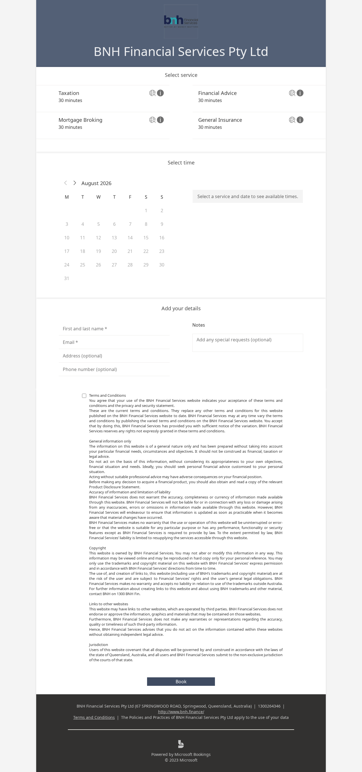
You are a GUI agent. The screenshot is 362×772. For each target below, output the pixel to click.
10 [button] (66, 238)
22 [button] (145, 251)
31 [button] (66, 278)
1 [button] (146, 210)
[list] (181, 112)
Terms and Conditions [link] (94, 717)
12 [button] (98, 238)
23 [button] (161, 251)
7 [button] (130, 224)
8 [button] (146, 224)
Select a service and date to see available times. (247, 196)
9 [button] (162, 224)
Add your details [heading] (181, 308)
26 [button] (98, 265)
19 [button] (98, 251)
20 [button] (114, 251)
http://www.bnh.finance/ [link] (181, 711)
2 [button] (162, 210)
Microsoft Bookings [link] (192, 754)
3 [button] (67, 224)
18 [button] (82, 251)
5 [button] (98, 224)
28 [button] (130, 265)
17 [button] (66, 251)
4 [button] (82, 224)
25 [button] (82, 265)
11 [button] (82, 238)
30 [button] (161, 265)
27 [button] (114, 265)
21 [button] (130, 251)
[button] (65, 183)
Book (181, 681)
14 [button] (130, 238)
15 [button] (145, 238)
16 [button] (161, 238)
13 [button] (114, 238)
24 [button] (66, 265)
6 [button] (114, 224)
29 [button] (145, 265)
